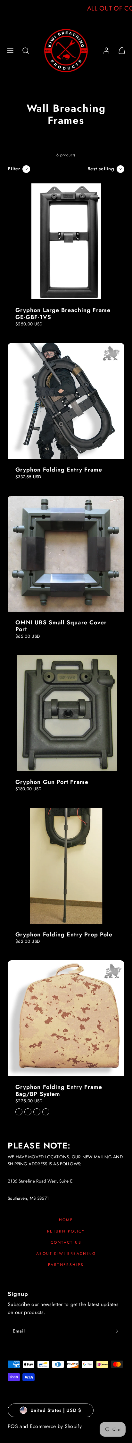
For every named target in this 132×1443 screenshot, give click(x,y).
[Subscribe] (117, 1331)
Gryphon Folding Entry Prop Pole (63, 934)
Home (66, 1220)
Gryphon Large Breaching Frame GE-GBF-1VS (63, 313)
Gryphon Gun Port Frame (51, 782)
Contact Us (66, 1242)
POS (13, 1426)
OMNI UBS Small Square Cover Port (61, 626)
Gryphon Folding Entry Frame (58, 470)
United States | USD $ (55, 1410)
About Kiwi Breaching (66, 1253)
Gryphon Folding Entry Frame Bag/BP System (58, 1090)
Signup (18, 1294)
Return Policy (66, 1231)
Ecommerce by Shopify (56, 1426)
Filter (14, 169)
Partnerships (66, 1265)
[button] (10, 50)
